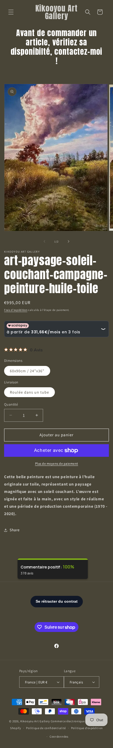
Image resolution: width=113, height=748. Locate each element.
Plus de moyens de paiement (56, 463)
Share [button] (15, 529)
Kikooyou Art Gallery (35, 721)
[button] (11, 12)
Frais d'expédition (15, 310)
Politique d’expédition (87, 728)
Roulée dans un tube (29, 392)
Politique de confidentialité (46, 728)
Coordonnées (59, 736)
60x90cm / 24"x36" (27, 370)
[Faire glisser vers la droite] (69, 241)
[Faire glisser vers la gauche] (44, 241)
